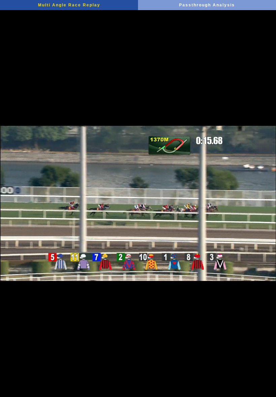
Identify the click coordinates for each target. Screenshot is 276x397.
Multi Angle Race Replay (69, 5)
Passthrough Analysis (207, 5)
